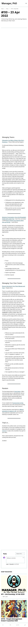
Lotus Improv (17, 391)
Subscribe (11, 564)
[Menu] (26, 3)
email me (4, 430)
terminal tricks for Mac (18, 403)
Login (7, 564)
